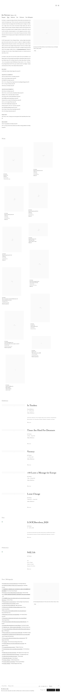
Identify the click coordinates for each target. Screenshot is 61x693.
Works (8, 17)
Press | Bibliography (29, 17)
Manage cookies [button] (11, 686)
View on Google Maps (47, 686)
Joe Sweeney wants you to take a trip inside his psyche (10, 583)
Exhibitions (13, 17)
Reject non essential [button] (51, 690)
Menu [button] (58, 5)
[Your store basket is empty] (56, 5)
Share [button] (35, 50)
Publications (22, 17)
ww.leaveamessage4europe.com (21, 49)
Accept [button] (58, 690)
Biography (3, 17)
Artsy (41, 686)
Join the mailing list (43, 686)
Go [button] (58, 685)
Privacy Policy (4, 686)
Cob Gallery (4, 6)
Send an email (45, 686)
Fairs (17, 17)
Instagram (39, 686)
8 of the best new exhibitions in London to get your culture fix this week (13, 585)
